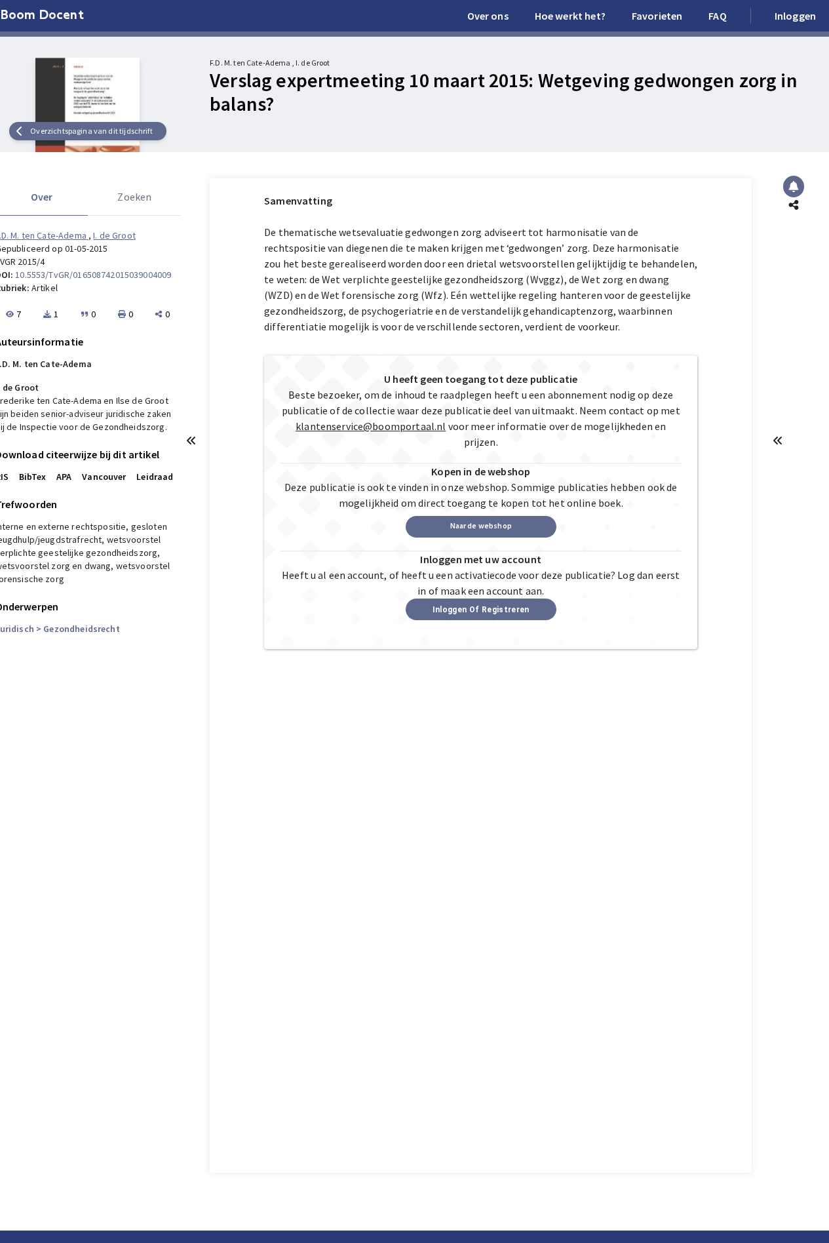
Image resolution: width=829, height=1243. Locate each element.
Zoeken (134, 196)
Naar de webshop (481, 525)
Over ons (488, 15)
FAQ (717, 15)
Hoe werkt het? (570, 15)
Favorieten (657, 15)
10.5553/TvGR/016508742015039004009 (93, 275)
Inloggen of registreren (481, 609)
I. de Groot (114, 235)
